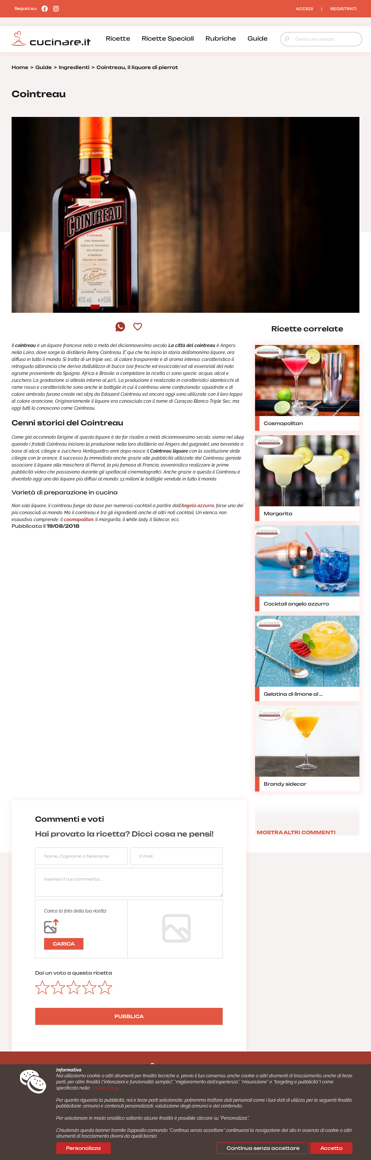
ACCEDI (304, 8)
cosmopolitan (78, 519)
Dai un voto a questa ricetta (73, 973)
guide (258, 38)
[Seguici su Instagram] (54, 8)
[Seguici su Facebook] (43, 8)
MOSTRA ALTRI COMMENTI (296, 832)
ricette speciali (168, 38)
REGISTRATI (343, 8)
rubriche (220, 38)
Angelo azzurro (197, 505)
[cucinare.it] (51, 38)
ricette (118, 38)
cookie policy (104, 1088)
